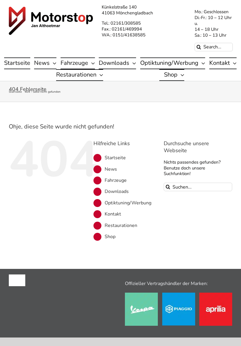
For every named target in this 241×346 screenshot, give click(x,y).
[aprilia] (215, 295)
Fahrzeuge (116, 180)
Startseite (115, 158)
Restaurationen (121, 225)
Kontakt (113, 214)
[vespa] (141, 295)
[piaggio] (178, 295)
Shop (110, 236)
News (111, 169)
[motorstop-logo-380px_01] (51, 9)
